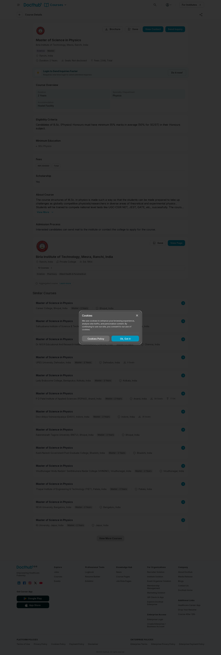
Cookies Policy (96, 338)
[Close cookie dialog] (137, 315)
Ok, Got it (125, 338)
